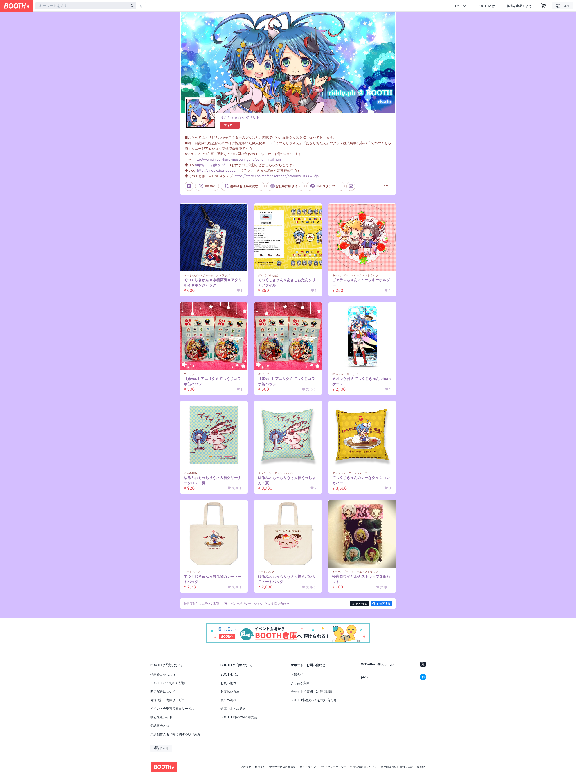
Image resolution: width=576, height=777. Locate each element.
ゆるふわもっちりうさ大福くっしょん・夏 (287, 480)
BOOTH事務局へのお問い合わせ (314, 700)
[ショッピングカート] (543, 6)
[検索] (132, 6)
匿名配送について (163, 691)
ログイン (459, 5)
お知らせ (297, 674)
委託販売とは (159, 725)
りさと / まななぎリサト (240, 117)
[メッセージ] (350, 186)
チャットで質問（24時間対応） (313, 691)
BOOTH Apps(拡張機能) (167, 683)
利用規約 (260, 767)
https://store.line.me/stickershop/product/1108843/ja (276, 176)
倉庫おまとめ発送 (233, 708)
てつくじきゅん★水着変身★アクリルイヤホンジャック (213, 282)
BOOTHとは (486, 5)
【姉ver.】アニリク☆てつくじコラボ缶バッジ (286, 381)
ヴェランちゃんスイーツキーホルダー (361, 282)
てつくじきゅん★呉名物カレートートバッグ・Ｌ (213, 579)
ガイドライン (308, 767)
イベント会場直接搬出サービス (172, 708)
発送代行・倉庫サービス (167, 700)
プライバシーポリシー (333, 767)
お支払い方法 (229, 691)
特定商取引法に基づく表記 (397, 767)
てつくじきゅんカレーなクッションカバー (361, 480)
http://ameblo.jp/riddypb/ (216, 170)
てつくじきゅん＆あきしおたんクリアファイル (287, 282)
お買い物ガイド (231, 683)
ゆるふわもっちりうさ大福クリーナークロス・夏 (212, 480)
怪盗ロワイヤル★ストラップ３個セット (361, 579)
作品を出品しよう (519, 5)
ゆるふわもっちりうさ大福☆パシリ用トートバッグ (287, 579)
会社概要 (245, 767)
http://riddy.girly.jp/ (210, 165)
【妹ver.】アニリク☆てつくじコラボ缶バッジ (212, 381)
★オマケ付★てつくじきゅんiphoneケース (362, 381)
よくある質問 (300, 683)
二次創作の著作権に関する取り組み (175, 734)
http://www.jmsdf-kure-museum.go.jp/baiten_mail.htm (238, 159)
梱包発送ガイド (161, 717)
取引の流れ (228, 700)
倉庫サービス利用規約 (282, 767)
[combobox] (85, 5)
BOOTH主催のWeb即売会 (238, 717)
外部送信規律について (363, 767)
